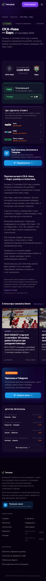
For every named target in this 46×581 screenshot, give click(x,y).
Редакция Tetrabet (10, 290)
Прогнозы (13, 17)
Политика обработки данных (14, 551)
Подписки (6, 531)
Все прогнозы (22, 447)
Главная (5, 17)
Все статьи (38, 304)
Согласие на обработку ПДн (14, 556)
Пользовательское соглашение (15, 564)
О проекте (29, 518)
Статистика (7, 527)
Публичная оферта (10, 560)
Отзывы (5, 535)
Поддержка (30, 523)
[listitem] (23, 124)
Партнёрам (30, 527)
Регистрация (30, 4)
